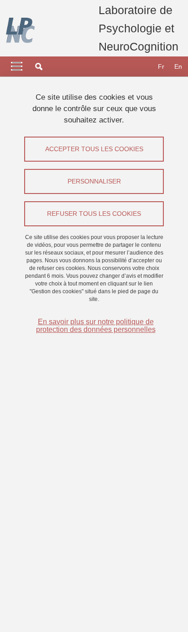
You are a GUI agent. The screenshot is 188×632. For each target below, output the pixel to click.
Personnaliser (94, 181)
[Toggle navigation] (16, 66)
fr (161, 66)
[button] (39, 66)
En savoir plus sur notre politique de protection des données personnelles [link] (96, 325)
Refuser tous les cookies (94, 213)
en (178, 66)
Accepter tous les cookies (94, 149)
